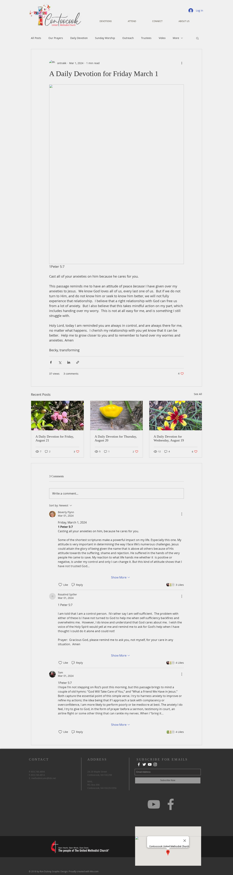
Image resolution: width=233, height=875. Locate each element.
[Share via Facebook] (51, 362)
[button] (197, 38)
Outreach (128, 38)
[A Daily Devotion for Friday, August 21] (57, 415)
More (176, 38)
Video (162, 38)
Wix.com (94, 871)
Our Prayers (55, 38)
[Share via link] (77, 362)
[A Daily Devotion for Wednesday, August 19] (175, 415)
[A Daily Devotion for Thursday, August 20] (116, 415)
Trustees (146, 38)
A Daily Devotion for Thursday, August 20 (116, 438)
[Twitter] (144, 764)
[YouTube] (149, 764)
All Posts (36, 38)
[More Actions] (181, 514)
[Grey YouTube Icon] (153, 804)
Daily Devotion (79, 38)
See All (198, 394)
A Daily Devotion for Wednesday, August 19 (169, 438)
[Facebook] (139, 764)
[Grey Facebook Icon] (170, 804)
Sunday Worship (105, 38)
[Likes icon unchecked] (60, 584)
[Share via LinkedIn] (68, 362)
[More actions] (181, 63)
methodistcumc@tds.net (43, 778)
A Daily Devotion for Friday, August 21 (54, 438)
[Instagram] (155, 764)
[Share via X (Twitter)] (60, 362)
